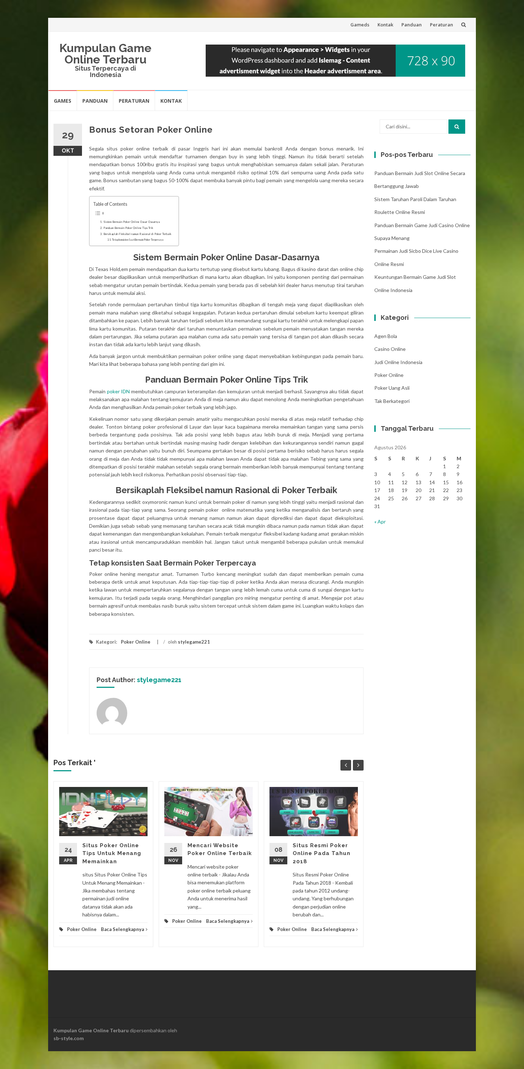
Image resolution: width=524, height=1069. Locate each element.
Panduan (411, 24)
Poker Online (135, 642)
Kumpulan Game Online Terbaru (105, 53)
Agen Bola (385, 336)
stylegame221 (194, 642)
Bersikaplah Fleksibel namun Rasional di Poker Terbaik (137, 234)
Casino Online (390, 349)
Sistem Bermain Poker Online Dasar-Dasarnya (131, 222)
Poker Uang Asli (392, 388)
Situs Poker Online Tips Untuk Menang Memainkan (111, 853)
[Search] (456, 126)
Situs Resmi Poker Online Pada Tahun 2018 (321, 853)
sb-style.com (68, 1038)
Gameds (359, 24)
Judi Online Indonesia (398, 362)
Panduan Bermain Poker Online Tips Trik (128, 228)
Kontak (385, 24)
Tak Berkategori (392, 401)
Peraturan (441, 24)
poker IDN (118, 391)
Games (62, 100)
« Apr (380, 521)
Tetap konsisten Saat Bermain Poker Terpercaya (138, 239)
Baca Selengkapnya (122, 929)
